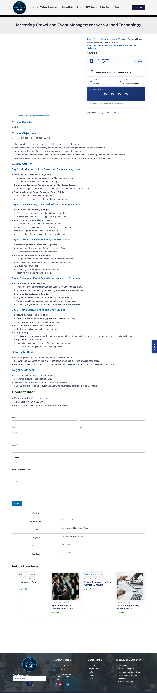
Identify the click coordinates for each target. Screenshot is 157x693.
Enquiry (15, 482)
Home (89, 39)
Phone (14, 432)
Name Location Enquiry (21, 469)
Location (15, 457)
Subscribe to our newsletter (22, 675)
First (13, 427)
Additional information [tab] (38, 116)
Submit (17, 504)
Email (15, 445)
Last (81, 427)
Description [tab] (23, 116)
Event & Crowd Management (105, 39)
